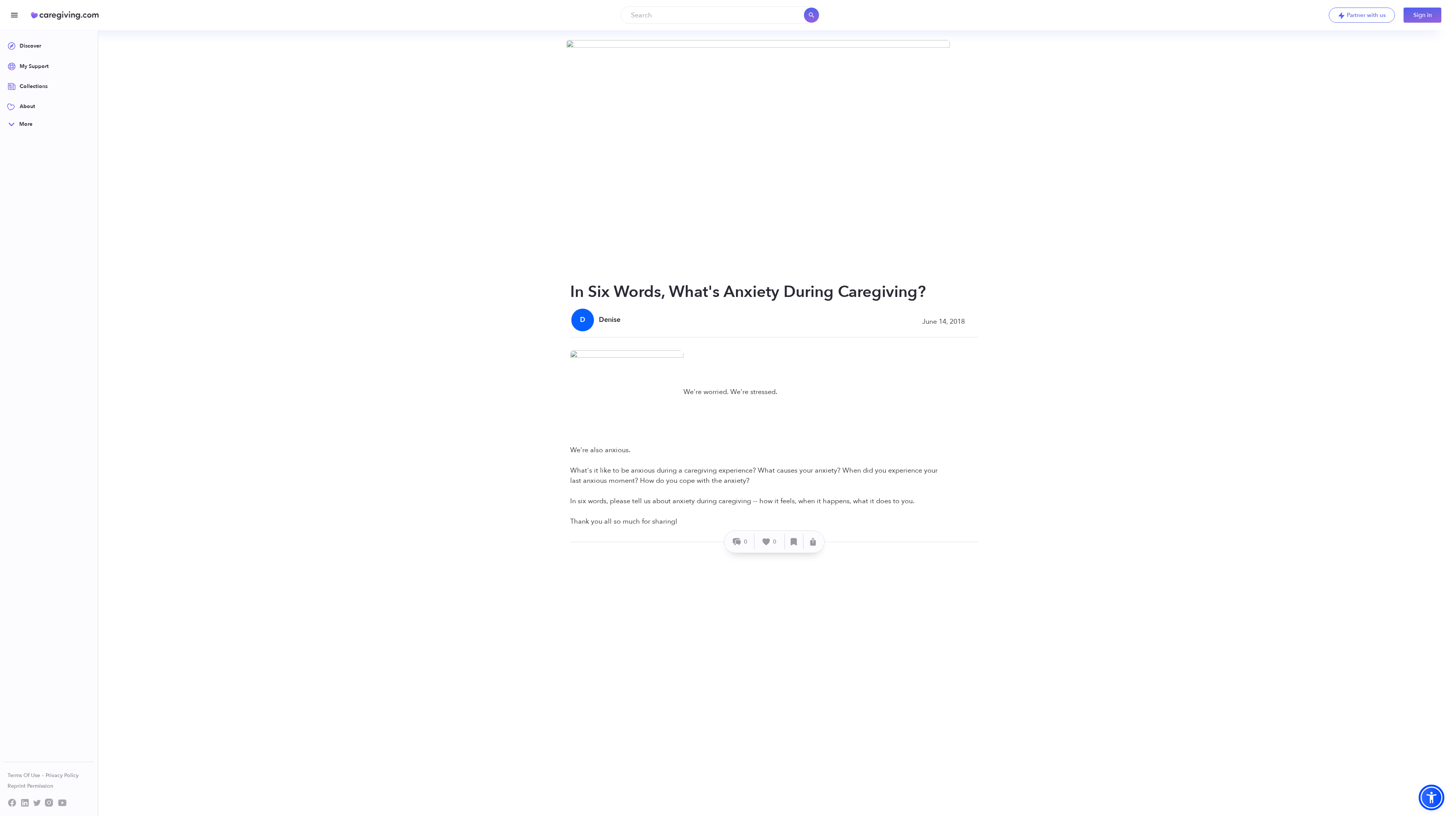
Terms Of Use (25, 775)
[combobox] (720, 15)
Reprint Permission (30, 786)
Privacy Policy (62, 775)
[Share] (813, 541)
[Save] (794, 541)
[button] (1431, 797)
